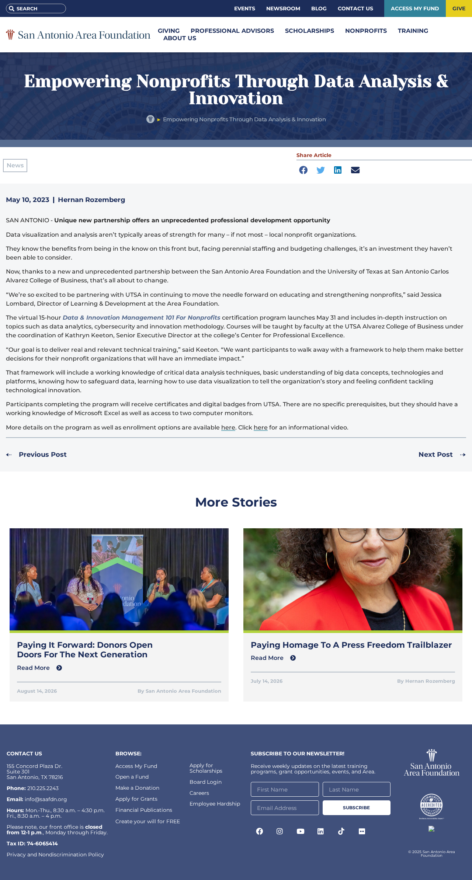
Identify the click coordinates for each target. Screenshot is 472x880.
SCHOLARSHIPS (309, 30)
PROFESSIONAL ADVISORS (232, 30)
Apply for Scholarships (206, 768)
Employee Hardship (215, 803)
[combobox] (36, 8)
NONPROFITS (366, 30)
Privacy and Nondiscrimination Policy (55, 854)
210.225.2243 (43, 788)
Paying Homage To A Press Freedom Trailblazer (351, 645)
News (15, 165)
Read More (34, 667)
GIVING (169, 30)
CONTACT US (24, 753)
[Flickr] (361, 830)
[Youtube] (300, 830)
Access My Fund (136, 766)
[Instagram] (279, 830)
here (228, 427)
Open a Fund (132, 776)
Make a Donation (137, 788)
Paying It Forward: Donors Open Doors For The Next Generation (85, 650)
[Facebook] (259, 830)
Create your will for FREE (147, 821)
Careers (199, 793)
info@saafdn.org (46, 799)
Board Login (206, 782)
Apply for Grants (136, 799)
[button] (303, 170)
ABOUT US (179, 38)
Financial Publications (143, 810)
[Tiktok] (341, 830)
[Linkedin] (320, 830)
